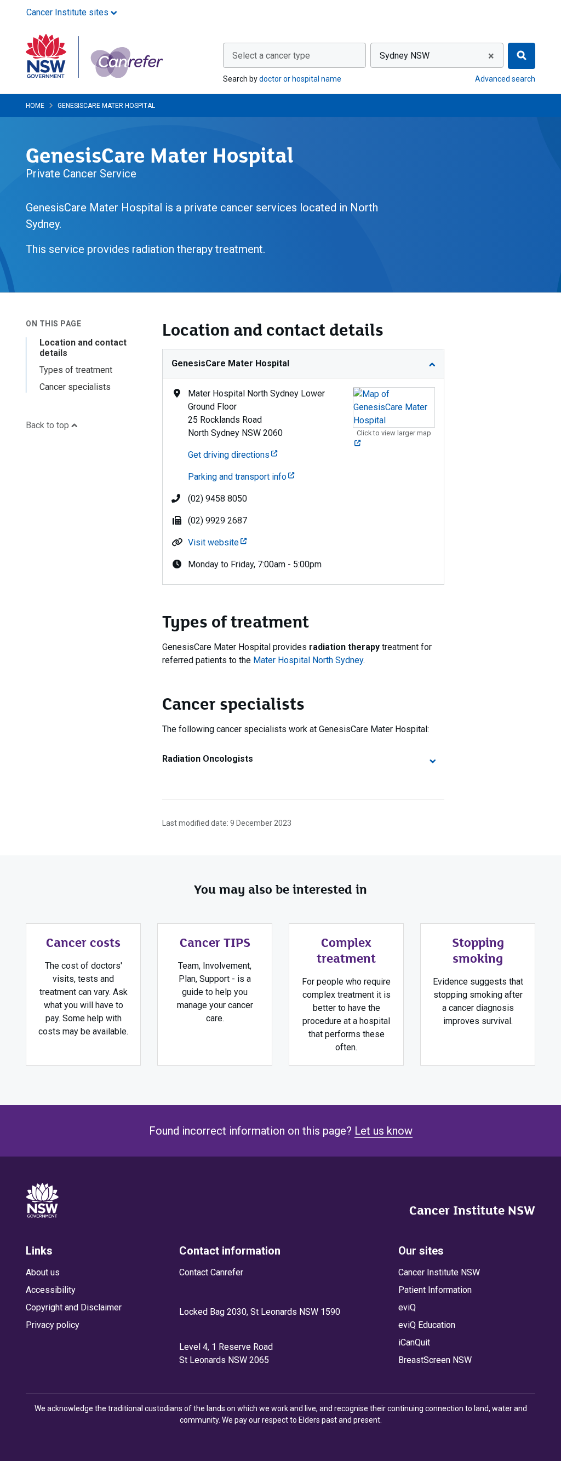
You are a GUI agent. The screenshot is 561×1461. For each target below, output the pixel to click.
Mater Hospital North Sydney (308, 660)
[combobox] (294, 55)
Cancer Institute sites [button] (68, 12)
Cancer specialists (75, 387)
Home (35, 106)
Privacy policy (52, 1325)
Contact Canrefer (211, 1272)
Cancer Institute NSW (472, 1210)
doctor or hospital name (300, 78)
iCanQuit (414, 1342)
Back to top (48, 425)
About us (43, 1272)
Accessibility (51, 1290)
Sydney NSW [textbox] (405, 55)
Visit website (217, 542)
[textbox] (294, 55)
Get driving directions (232, 455)
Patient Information (435, 1290)
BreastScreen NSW (435, 1360)
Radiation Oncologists (207, 758)
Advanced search (505, 78)
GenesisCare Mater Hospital (230, 363)
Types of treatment (75, 370)
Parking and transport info (241, 476)
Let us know (383, 1130)
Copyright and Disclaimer (74, 1307)
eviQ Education (426, 1325)
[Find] (521, 56)
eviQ (407, 1307)
